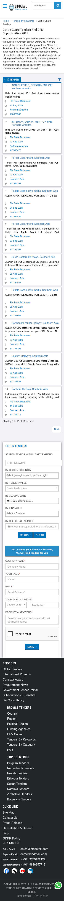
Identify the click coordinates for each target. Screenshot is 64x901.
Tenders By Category (21, 744)
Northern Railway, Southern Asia (30, 389)
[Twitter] (14, 871)
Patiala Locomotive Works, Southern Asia (35, 190)
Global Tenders (13, 669)
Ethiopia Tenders (18, 778)
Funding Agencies (19, 728)
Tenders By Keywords (21, 739)
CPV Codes (15, 734)
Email (9, 586)
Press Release (12, 822)
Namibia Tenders (18, 788)
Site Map (8, 812)
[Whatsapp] (58, 885)
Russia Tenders (17, 773)
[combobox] (32, 475)
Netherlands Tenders (20, 768)
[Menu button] (6, 6)
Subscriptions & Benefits (19, 695)
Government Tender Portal (20, 689)
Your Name (12, 573)
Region (11, 718)
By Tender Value (16, 482)
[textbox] (32, 475)
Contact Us (10, 817)
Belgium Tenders (18, 763)
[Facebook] (6, 871)
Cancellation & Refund (17, 828)
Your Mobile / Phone (19, 599)
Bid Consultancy (13, 700)
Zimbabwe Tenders (19, 794)
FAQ (10, 749)
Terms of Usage (24, 895)
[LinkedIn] (30, 871)
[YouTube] (22, 871)
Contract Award (13, 679)
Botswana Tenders (19, 799)
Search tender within (28, 454)
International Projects (17, 674)
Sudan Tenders (17, 783)
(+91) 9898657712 (33, 864)
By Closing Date (15, 495)
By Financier (13, 508)
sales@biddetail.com (34, 848)
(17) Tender (11, 79)
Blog (6, 833)
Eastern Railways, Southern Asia (30, 356)
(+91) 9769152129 (33, 859)
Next (56, 429)
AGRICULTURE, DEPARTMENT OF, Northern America (32, 86)
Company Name (15, 560)
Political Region (17, 723)
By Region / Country (18, 470)
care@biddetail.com (33, 854)
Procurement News (15, 684)
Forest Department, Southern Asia (31, 157)
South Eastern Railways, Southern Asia (33, 257)
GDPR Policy (11, 838)
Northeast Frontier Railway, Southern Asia (35, 323)
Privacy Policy (41, 895)
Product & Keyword (18, 612)
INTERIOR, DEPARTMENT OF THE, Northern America (32, 123)
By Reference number (19, 521)
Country (12, 713)
